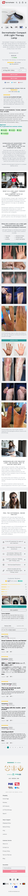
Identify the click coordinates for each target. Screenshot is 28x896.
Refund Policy (6, 826)
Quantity (22, 67)
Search (4, 813)
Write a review (14, 606)
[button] (10, 62)
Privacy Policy (6, 851)
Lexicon (5, 834)
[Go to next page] (23, 747)
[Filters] (6, 630)
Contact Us (6, 847)
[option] (7, 27)
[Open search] (2, 630)
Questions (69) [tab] (20, 625)
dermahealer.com (16, 891)
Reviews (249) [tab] (7, 625)
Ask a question (14, 610)
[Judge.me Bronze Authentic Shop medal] (20, 768)
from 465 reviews (13, 91)
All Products (6, 806)
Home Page (6, 798)
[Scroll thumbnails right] (25, 600)
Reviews (5, 802)
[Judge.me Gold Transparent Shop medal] (7, 768)
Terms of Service (7, 854)
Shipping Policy (7, 823)
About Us (5, 843)
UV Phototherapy (7, 809)
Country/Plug (5, 67)
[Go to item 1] (6, 600)
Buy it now (14, 78)
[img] (14, 90)
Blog (4, 858)
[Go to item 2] (15, 600)
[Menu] (25, 2)
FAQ (4, 830)
